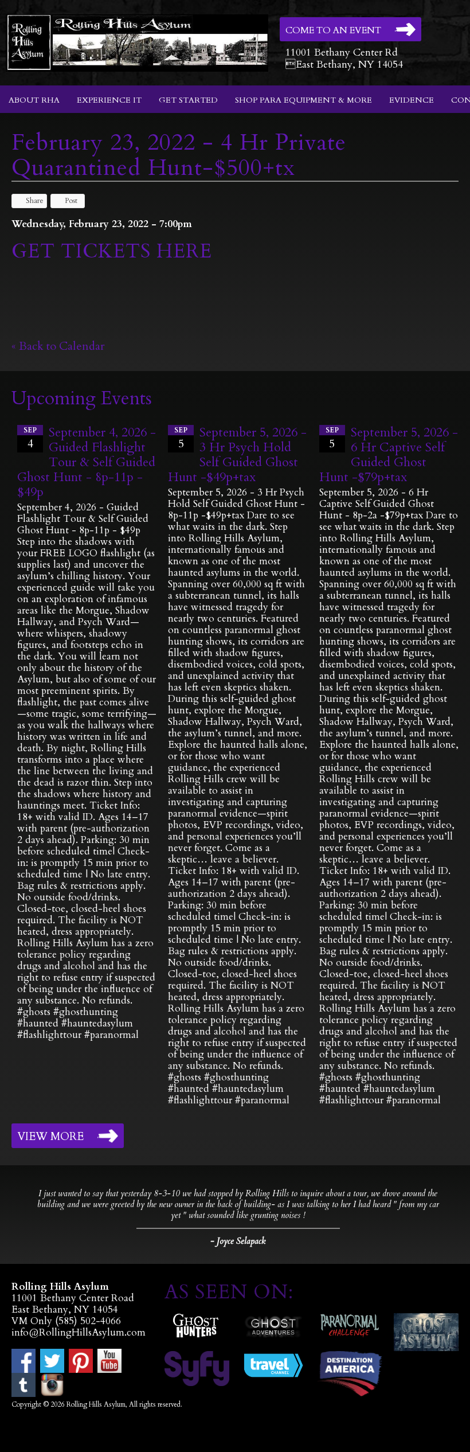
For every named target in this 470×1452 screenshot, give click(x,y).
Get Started (188, 100)
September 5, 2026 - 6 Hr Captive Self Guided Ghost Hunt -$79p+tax (388, 455)
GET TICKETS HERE (114, 251)
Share (35, 201)
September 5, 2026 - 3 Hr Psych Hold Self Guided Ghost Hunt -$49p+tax (237, 455)
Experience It (109, 100)
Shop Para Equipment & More (303, 100)
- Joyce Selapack (237, 1241)
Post (71, 201)
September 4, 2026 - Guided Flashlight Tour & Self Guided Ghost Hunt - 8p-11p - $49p (86, 462)
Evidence (411, 100)
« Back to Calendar (58, 346)
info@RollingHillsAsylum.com (78, 1332)
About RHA (34, 100)
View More (50, 1136)
